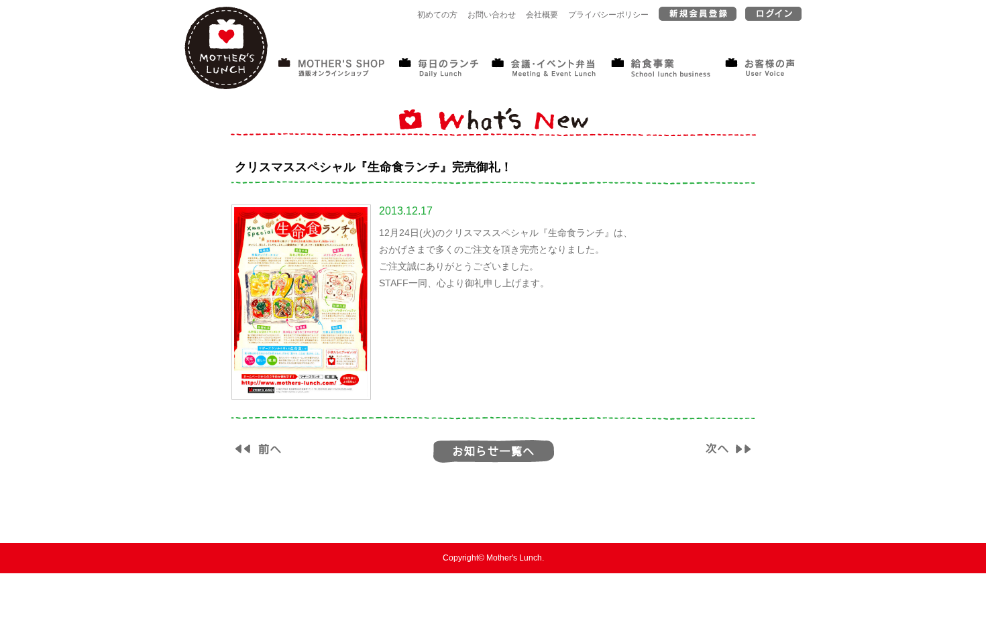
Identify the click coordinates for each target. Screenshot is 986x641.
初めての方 (437, 14)
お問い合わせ (492, 14)
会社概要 (542, 14)
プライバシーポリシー (608, 14)
